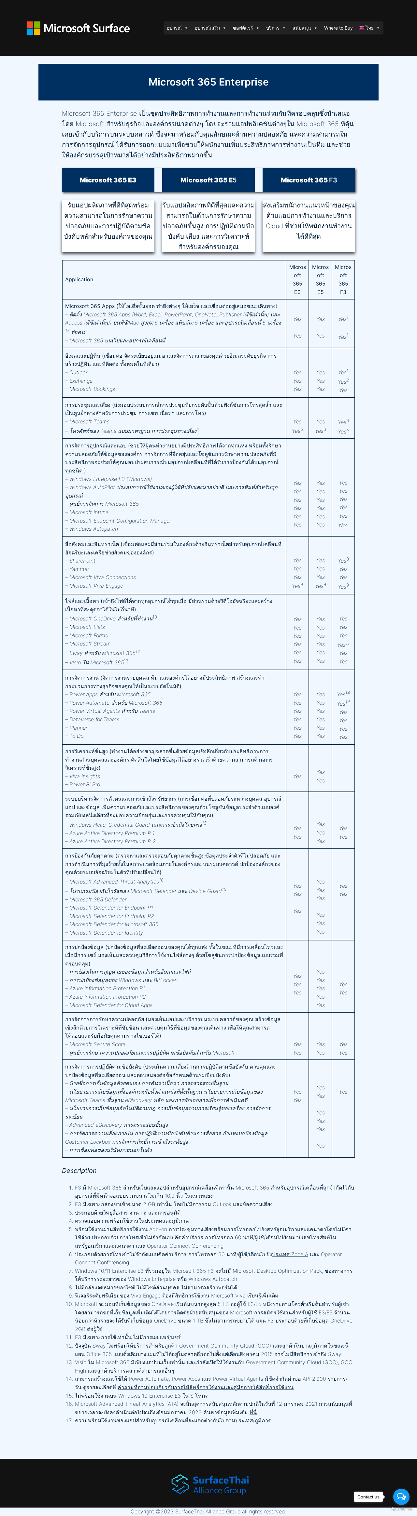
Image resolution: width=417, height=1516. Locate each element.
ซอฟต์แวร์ (243, 28)
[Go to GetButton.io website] (401, 1509)
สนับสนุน (302, 28)
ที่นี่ (253, 1412)
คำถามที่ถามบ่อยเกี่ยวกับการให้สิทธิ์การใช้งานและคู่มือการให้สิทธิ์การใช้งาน (206, 1387)
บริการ (273, 28)
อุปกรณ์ (174, 28)
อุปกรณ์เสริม (207, 28)
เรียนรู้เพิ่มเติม (263, 1295)
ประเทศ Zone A (290, 1254)
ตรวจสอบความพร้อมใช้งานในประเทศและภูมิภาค (132, 1220)
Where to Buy (338, 28)
